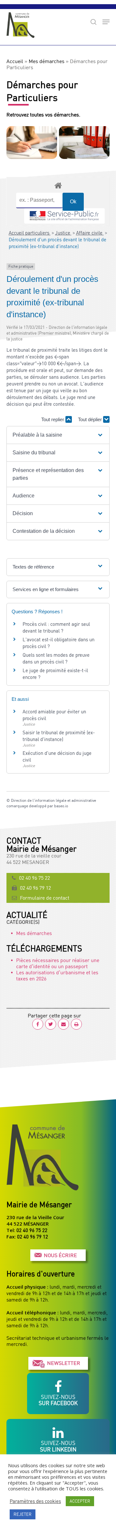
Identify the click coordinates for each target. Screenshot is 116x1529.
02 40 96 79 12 (35, 888)
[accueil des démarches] (58, 185)
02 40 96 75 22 (34, 878)
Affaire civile (90, 233)
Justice (63, 233)
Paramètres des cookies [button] (35, 1501)
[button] (58, 435)
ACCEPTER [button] (80, 1501)
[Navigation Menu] (106, 22)
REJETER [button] (23, 1514)
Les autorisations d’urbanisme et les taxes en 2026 (57, 975)
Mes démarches (46, 61)
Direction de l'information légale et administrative (53, 800)
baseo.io (61, 805)
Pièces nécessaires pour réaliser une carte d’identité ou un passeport (57, 963)
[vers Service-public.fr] (64, 216)
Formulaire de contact (44, 897)
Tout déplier (90, 419)
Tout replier (53, 419)
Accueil (14, 61)
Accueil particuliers (30, 233)
